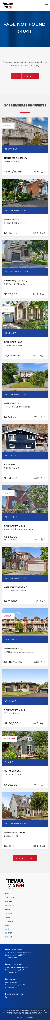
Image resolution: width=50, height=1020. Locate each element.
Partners (8, 913)
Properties (9, 897)
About (7, 909)
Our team (8, 901)
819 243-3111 (12, 957)
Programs (9, 921)
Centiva (29, 1017)
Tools (7, 917)
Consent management (33, 1013)
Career (7, 925)
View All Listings (25, 858)
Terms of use (19, 1013)
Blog (7, 929)
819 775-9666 (13, 972)
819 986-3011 (13, 987)
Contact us (30, 76)
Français (8, 937)
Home (16, 76)
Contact (8, 933)
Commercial (9, 905)
